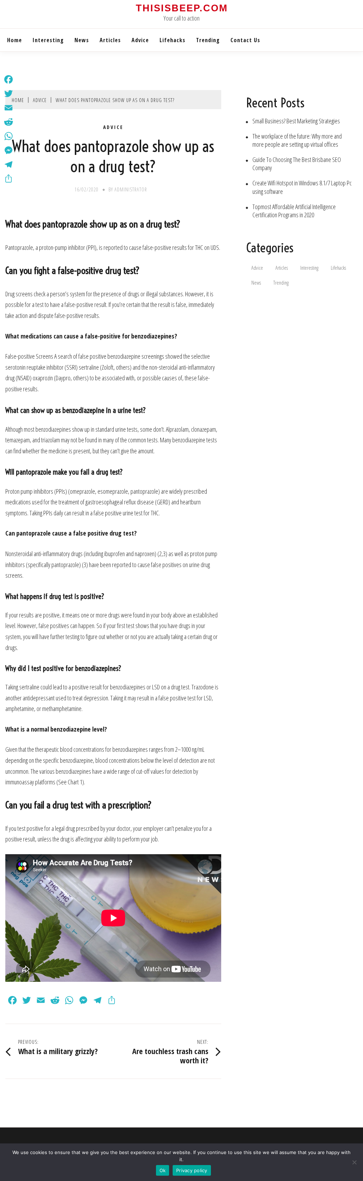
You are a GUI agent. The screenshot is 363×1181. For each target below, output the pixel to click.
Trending (208, 40)
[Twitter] (8, 93)
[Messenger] (8, 150)
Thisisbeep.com (182, 8)
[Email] (8, 108)
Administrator (131, 189)
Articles (110, 40)
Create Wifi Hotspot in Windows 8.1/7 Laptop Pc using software (302, 187)
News (81, 40)
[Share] (8, 179)
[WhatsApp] (8, 136)
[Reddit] (8, 122)
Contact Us (245, 40)
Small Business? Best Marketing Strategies (296, 121)
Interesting (48, 40)
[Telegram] (8, 164)
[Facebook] (8, 79)
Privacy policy (191, 1170)
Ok (163, 1170)
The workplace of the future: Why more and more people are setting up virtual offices (297, 140)
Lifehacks (172, 40)
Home (14, 40)
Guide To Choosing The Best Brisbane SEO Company (296, 164)
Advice (140, 40)
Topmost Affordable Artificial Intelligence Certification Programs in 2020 (294, 211)
